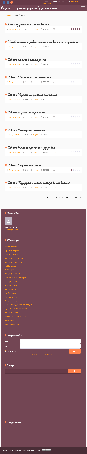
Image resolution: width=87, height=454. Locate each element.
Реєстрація (9, 230)
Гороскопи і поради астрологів (16, 316)
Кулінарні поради (11, 281)
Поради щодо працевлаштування (17, 301)
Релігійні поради (11, 266)
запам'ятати (11, 351)
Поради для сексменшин (14, 258)
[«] (47, 197)
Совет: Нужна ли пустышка (27, 112)
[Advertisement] (19, 398)
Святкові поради (11, 297)
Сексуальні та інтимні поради (16, 278)
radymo (35, 29)
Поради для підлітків (12, 274)
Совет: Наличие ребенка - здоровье (31, 147)
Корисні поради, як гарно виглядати (18, 305)
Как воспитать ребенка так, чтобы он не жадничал (42, 41)
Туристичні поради (12, 250)
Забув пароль (37, 354)
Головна (8, 15)
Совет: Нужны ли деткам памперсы (32, 94)
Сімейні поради (10, 293)
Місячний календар (12, 324)
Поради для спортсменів (14, 262)
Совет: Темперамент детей (26, 129)
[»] (80, 197)
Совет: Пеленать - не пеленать (29, 76)
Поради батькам (14, 29)
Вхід (16, 230)
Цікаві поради (10, 270)
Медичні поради (11, 246)
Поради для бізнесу (12, 312)
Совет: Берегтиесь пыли (24, 164)
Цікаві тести (9, 320)
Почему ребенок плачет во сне (28, 24)
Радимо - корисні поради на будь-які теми (29, 7)
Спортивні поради (11, 254)
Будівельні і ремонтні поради (16, 308)
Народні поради (11, 285)
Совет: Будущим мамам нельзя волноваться (39, 182)
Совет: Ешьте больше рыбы (27, 59)
